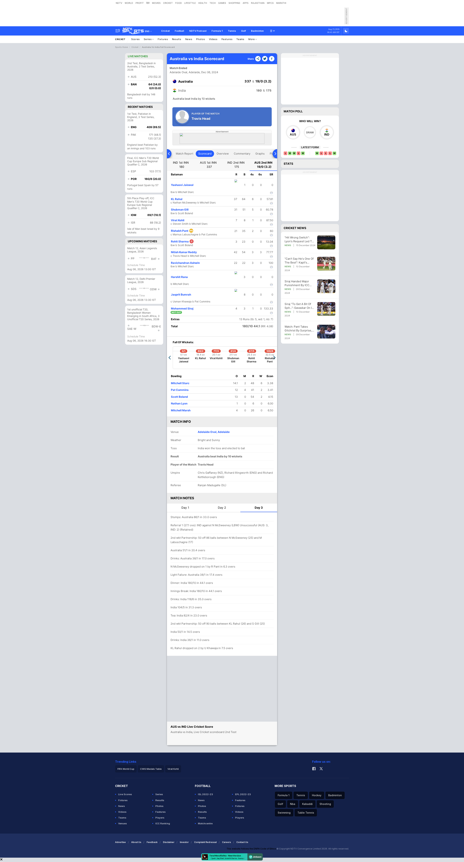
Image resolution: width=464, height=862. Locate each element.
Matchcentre (205, 823)
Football (179, 30)
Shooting (325, 803)
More (252, 39)
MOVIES (156, 3)
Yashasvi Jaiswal (182, 185)
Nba (292, 803)
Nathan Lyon (179, 403)
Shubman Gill (179, 209)
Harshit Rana (179, 277)
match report (184, 153)
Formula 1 (217, 30)
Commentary (242, 153)
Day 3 (259, 507)
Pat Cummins (179, 390)
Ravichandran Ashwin (185, 263)
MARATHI (281, 3)
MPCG (270, 3)
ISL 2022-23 (205, 794)
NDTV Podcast (197, 30)
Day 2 (222, 507)
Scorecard (205, 153)
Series (148, 39)
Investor (184, 842)
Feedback (152, 842)
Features (227, 39)
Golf (243, 30)
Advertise (120, 842)
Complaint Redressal (205, 842)
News (188, 39)
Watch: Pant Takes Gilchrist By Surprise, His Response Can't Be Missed (299, 328)
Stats (288, 163)
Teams (240, 39)
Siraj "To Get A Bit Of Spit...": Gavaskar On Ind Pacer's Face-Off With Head (300, 306)
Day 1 (185, 507)
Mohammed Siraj (182, 308)
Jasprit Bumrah (181, 294)
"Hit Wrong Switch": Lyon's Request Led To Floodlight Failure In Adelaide (299, 239)
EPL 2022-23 (243, 794)
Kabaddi (307, 803)
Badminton (257, 30)
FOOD (178, 3)
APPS (245, 3)
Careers (226, 842)
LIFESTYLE (190, 3)
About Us (136, 842)
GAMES (222, 3)
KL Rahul (176, 199)
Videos (213, 39)
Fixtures (163, 39)
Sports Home (121, 47)
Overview (223, 153)
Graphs (260, 153)
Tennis (232, 30)
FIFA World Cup (125, 768)
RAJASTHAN (257, 3)
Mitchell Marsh (180, 410)
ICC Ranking (162, 823)
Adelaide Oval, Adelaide (185, 72)
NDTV (119, 3)
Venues (122, 823)
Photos (200, 39)
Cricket (165, 30)
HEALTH (202, 3)
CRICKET (168, 3)
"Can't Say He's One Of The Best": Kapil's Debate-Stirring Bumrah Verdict (300, 260)
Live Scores (125, 794)
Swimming (284, 812)
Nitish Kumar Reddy (184, 252)
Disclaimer (168, 842)
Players (159, 817)
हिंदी (148, 3)
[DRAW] (309, 132)
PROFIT (140, 3)
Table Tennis (305, 812)
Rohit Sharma (181, 241)
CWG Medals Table (151, 768)
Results (176, 39)
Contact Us (242, 842)
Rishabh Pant (182, 230)
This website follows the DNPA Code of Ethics (252, 848)
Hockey (316, 795)
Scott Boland (179, 396)
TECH (213, 3)
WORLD (129, 3)
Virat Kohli (177, 220)
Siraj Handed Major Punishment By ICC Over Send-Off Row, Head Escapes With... (298, 283)
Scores (135, 39)
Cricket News (295, 228)
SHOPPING (234, 3)
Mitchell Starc (180, 383)
